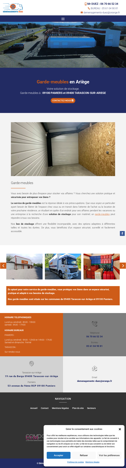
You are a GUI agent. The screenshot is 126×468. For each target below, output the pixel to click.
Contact (45, 408)
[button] (119, 429)
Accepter (58, 455)
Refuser (84, 455)
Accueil (33, 408)
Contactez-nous (61, 100)
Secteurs (91, 408)
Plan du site (78, 408)
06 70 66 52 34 (94, 336)
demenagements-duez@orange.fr (94, 381)
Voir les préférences (109, 455)
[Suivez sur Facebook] (122, 233)
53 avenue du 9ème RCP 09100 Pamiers (31, 385)
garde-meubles (102, 214)
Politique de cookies (75, 462)
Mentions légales (92, 462)
